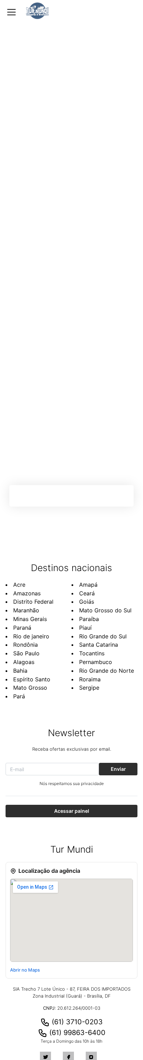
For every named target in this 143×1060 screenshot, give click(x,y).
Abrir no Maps (25, 970)
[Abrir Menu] (11, 12)
